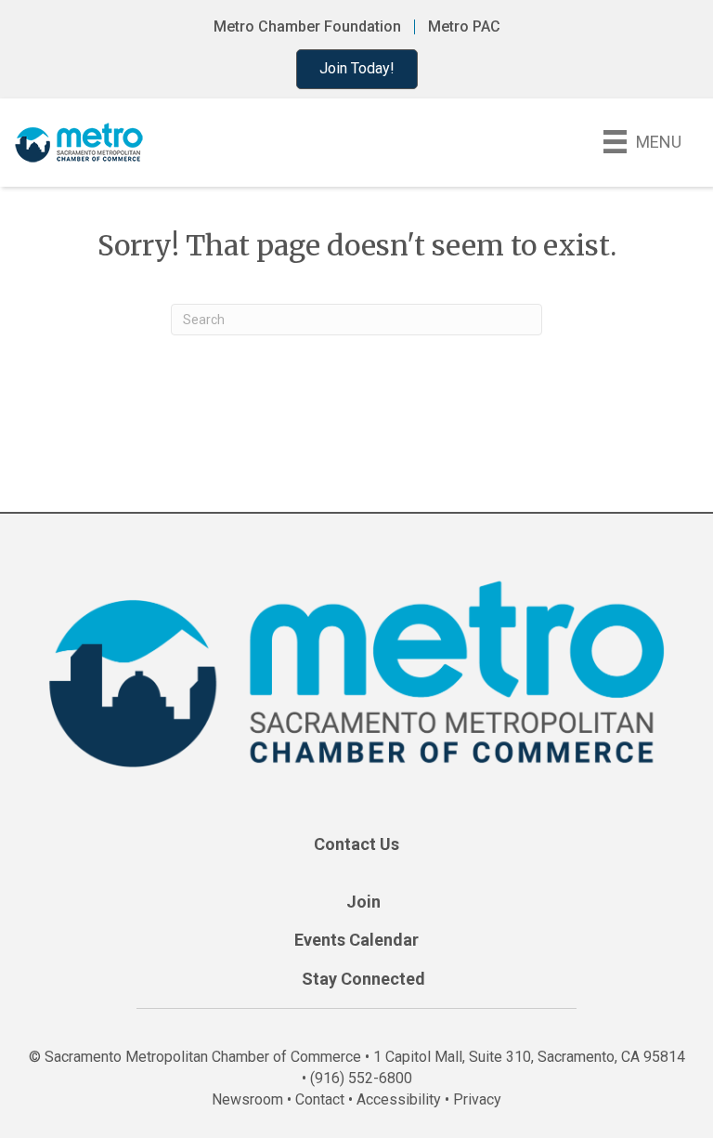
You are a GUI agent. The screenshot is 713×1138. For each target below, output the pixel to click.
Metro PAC (464, 27)
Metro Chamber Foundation (307, 27)
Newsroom (247, 1099)
